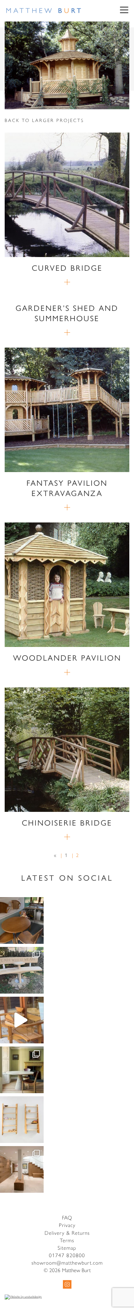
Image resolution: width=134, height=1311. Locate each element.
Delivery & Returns (67, 1232)
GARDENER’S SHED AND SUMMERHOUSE (67, 312)
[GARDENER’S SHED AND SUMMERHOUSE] (67, 332)
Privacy (67, 1224)
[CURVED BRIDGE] (67, 195)
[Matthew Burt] (43, 10)
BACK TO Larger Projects (44, 120)
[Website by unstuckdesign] (67, 1297)
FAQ (67, 1217)
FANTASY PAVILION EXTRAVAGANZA (67, 487)
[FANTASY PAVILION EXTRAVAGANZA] (67, 410)
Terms (67, 1240)
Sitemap (67, 1247)
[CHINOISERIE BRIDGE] (67, 749)
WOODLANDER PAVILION (67, 657)
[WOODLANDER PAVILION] (67, 584)
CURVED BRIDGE (67, 267)
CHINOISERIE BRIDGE (67, 822)
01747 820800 (67, 1255)
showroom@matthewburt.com (67, 1262)
